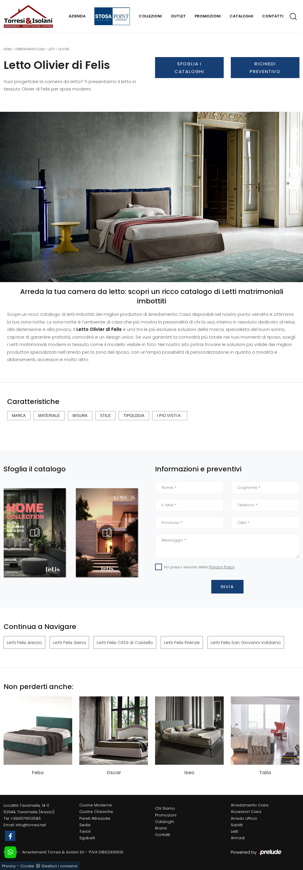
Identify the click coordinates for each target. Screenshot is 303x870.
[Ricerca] (293, 16)
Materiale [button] (49, 415)
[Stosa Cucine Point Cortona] (112, 16)
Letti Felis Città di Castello (125, 642)
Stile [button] (105, 415)
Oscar (114, 772)
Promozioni (208, 16)
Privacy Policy (222, 567)
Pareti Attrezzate (94, 818)
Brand (161, 828)
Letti (51, 49)
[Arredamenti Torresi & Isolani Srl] (28, 16)
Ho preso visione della (199, 567)
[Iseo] (189, 730)
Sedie (85, 825)
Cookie (27, 866)
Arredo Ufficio (244, 818)
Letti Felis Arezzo (24, 642)
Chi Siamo (165, 808)
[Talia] (265, 730)
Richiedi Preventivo (265, 68)
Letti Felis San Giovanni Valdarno (246, 642)
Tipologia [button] (133, 415)
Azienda (77, 16)
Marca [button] (19, 415)
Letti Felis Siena (69, 642)
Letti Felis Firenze (182, 642)
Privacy (9, 866)
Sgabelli (87, 838)
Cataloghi (241, 16)
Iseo (189, 772)
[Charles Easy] (189, 87)
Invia (227, 586)
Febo (38, 772)
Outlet (178, 16)
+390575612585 (25, 818)
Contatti (272, 16)
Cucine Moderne (95, 805)
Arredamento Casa (30, 49)
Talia (265, 772)
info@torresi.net (31, 825)
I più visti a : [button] (170, 415)
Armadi (238, 838)
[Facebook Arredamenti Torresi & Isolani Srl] (10, 836)
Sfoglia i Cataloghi (189, 68)
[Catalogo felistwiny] (107, 532)
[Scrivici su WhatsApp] (10, 852)
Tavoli (85, 831)
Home (8, 49)
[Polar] (265, 87)
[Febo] (38, 730)
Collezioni (150, 16)
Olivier (63, 49)
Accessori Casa (246, 811)
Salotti (237, 825)
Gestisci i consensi (59, 866)
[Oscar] (113, 730)
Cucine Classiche (96, 811)
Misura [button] (80, 415)
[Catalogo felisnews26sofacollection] (35, 532)
